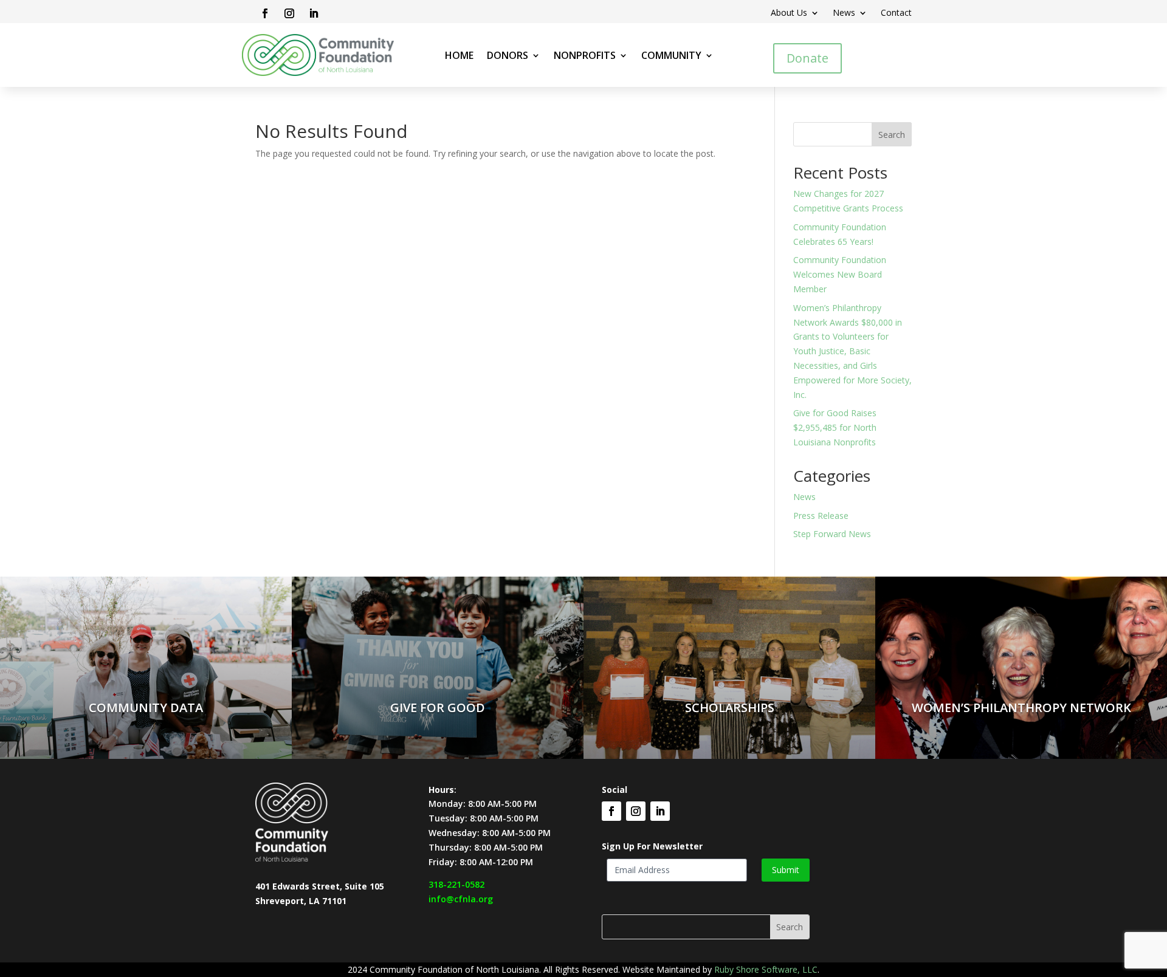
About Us (789, 13)
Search (891, 134)
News (844, 13)
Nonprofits (585, 56)
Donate (807, 58)
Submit (785, 870)
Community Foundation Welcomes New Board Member (839, 274)
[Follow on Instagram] (289, 13)
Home (459, 56)
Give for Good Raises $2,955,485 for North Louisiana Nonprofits (834, 427)
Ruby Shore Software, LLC (766, 969)
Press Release (821, 515)
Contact (896, 13)
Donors (507, 56)
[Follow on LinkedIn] (313, 13)
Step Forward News (832, 534)
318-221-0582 (456, 884)
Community (671, 56)
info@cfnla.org (461, 899)
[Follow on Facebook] (265, 13)
